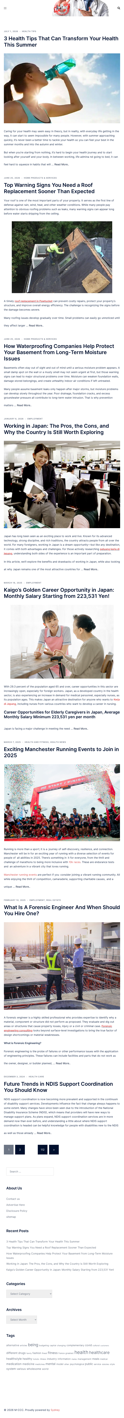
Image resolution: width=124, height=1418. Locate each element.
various (21, 1368)
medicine (28, 1364)
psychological (77, 1364)
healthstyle (14, 1358)
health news (58, 742)
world (45, 1369)
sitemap (11, 1216)
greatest (69, 1353)
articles (23, 1345)
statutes (105, 1364)
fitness (53, 1353)
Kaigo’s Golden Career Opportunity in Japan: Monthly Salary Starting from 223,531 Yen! (59, 593)
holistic (36, 1359)
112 (43, 1149)
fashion (36, 1353)
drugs (22, 1353)
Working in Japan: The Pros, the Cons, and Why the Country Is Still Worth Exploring (56, 429)
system (11, 1368)
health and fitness (37, 742)
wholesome (34, 1368)
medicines (40, 1364)
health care (36, 1076)
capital (53, 1345)
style (112, 1364)
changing (61, 1345)
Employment (35, 419)
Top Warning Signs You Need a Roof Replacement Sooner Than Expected (49, 188)
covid (88, 1345)
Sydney (55, 1410)
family (29, 1353)
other (66, 1364)
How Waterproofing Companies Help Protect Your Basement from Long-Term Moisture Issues (59, 352)
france (61, 1353)
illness (43, 1359)
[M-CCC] (62, 7)
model (59, 1364)
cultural (96, 1345)
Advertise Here (15, 1204)
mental (51, 1364)
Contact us (13, 1198)
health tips (29, 31)
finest (44, 1353)
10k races (74, 862)
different (11, 1353)
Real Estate (53, 900)
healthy (27, 1358)
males (74, 1359)
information (64, 1359)
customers (104, 1346)
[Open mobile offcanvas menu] (5, 8)
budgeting (44, 1345)
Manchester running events (20, 874)
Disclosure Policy (16, 1210)
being (33, 1344)
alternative (12, 1345)
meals (95, 1358)
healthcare (99, 1352)
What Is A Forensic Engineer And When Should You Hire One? (62, 910)
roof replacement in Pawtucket (33, 301)
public (89, 1364)
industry (52, 1358)
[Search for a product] (119, 8)
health (81, 1352)
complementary (75, 1345)
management (84, 1359)
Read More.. (61, 164)
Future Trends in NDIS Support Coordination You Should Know (58, 1087)
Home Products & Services (40, 178)
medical (104, 1359)
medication (14, 1364)
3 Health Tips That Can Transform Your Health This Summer (61, 41)
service (97, 1364)
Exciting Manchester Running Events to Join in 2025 (61, 752)
